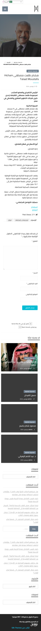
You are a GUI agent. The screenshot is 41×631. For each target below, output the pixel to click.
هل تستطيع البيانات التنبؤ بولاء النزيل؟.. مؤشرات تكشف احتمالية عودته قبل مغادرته (20, 493)
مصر (9, 220)
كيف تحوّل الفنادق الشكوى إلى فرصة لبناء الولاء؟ (22, 521)
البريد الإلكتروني (32, 283)
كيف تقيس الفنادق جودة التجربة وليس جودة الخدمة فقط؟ (21, 500)
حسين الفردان (30, 395)
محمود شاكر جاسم (27, 425)
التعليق (35, 241)
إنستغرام (34, 207)
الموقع (35, 210)
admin (30, 368)
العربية (6, 2)
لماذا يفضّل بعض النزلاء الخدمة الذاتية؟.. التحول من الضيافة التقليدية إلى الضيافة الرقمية (20, 507)
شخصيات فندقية (18, 62)
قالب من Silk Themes (20, 628)
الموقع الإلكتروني (32, 294)
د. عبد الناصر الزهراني (27, 456)
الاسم (35, 272)
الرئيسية (8, 62)
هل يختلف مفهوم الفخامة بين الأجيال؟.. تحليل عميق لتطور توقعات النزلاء (21, 514)
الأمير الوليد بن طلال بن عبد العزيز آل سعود (20, 363)
